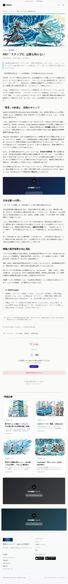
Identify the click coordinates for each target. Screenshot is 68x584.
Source (27, 58)
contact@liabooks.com (34, 193)
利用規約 (5, 560)
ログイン (34, 366)
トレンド (37, 547)
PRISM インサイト (40, 544)
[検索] (59, 5)
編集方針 (5, 566)
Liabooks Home (29, 1)
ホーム (37, 541)
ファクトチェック (8, 569)
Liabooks (14, 577)
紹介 (36, 550)
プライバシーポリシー (9, 557)
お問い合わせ (6, 563)
